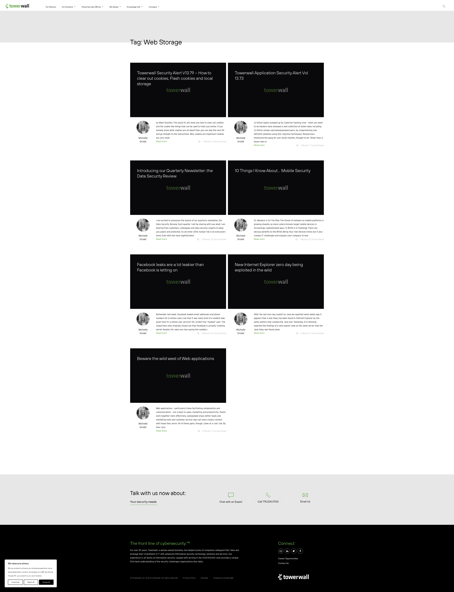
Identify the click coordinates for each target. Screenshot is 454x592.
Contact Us (283, 563)
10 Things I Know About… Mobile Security (272, 170)
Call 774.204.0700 (268, 501)
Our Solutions (67, 7)
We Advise (113, 7)
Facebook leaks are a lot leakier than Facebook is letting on (170, 267)
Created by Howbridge (223, 578)
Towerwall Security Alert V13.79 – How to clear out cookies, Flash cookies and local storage (175, 78)
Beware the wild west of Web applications (175, 358)
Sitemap (204, 578)
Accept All (46, 582)
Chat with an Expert (230, 501)
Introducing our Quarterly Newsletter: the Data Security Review (175, 173)
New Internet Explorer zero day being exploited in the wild (269, 267)
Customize (15, 582)
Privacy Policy (189, 578)
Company (153, 7)
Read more (161, 141)
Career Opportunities (288, 558)
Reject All (31, 582)
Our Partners (51, 7)
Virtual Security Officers (91, 7)
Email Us (305, 501)
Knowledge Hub (133, 7)
